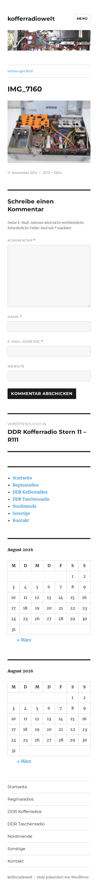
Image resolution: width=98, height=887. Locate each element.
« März (24, 639)
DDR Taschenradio (31, 499)
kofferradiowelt (31, 18)
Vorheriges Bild (20, 71)
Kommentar (21, 240)
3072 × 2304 (52, 173)
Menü (82, 18)
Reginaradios (26, 484)
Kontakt (21, 520)
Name (15, 317)
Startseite (22, 477)
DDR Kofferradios (30, 492)
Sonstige (21, 513)
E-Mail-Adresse (25, 341)
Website (16, 366)
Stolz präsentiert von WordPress (63, 877)
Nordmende (24, 506)
